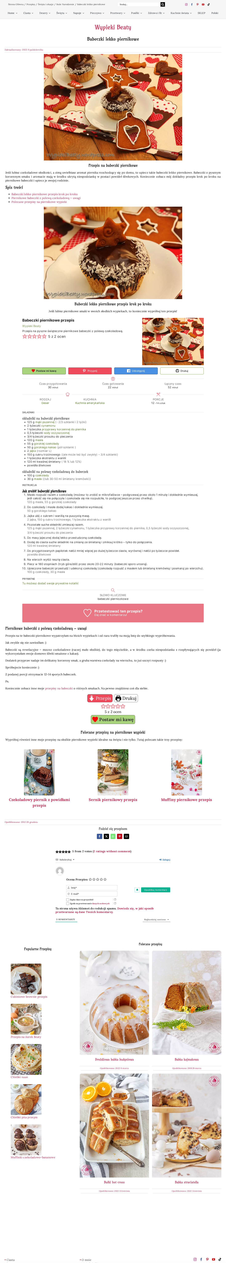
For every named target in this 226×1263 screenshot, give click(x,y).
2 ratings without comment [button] (112, 851)
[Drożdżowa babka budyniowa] (114, 952)
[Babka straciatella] (186, 1075)
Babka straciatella (186, 1182)
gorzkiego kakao (45, 447)
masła (39, 440)
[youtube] (203, 4)
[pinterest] (197, 4)
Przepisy (30, 4)
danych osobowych (100, 903)
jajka (33, 450)
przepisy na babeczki (59, 688)
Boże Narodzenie (65, 4)
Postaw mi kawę (46, 370)
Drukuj (184, 370)
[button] (24, 337)
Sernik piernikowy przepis (113, 799)
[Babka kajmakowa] (186, 952)
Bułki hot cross (114, 1182)
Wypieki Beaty (113, 27)
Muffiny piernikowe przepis (186, 799)
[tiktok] (208, 4)
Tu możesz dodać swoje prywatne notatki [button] (50, 583)
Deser (45, 403)
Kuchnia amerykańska (90, 403)
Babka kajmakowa (187, 1059)
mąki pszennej (45, 422)
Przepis (102, 698)
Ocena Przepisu (77, 879)
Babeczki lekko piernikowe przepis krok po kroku (45, 194)
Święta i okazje (46, 4)
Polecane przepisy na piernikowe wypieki (39, 202)
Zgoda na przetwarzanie (90, 903)
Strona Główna (16, 4)
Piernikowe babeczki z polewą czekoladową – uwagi (46, 198)
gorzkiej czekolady (46, 443)
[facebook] (192, 4)
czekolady (42, 475)
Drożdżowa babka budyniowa (114, 1059)
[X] (106, 836)
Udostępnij (138, 370)
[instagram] (186, 4)
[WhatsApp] (113, 836)
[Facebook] (99, 836)
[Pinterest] (119, 836)
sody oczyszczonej (57, 432)
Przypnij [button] (92, 370)
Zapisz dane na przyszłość (82, 899)
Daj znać (100, 614)
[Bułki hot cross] (114, 1075)
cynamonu (48, 425)
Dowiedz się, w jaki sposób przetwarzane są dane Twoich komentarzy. (105, 910)
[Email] (126, 836)
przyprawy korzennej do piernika (64, 429)
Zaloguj (166, 859)
